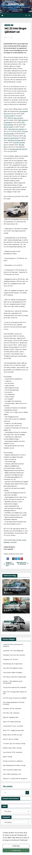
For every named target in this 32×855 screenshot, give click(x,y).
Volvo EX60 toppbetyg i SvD (12, 774)
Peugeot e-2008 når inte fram (10, 564)
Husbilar (13, 621)
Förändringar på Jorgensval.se (13, 664)
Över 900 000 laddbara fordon (13, 668)
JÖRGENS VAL (16, 4)
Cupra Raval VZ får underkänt (12, 752)
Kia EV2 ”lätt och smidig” (11, 739)
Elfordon (7, 25)
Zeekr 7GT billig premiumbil (12, 721)
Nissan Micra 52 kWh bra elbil (12, 735)
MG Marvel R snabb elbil (15, 140)
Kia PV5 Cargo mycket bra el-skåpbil (14, 698)
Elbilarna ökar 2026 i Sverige (12, 748)
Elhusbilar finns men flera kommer (14, 625)
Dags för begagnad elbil (10, 717)
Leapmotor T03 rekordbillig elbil (12, 607)
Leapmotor (13, 585)
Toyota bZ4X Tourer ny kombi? (13, 726)
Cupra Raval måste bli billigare (12, 672)
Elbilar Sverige (7, 756)
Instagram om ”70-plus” (10, 659)
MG (12, 25)
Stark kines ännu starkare (16, 129)
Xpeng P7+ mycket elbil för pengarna (15, 778)
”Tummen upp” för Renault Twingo (14, 743)
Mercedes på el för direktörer (21, 563)
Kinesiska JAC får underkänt (12, 708)
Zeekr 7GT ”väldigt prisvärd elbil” (13, 730)
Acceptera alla (16, 850)
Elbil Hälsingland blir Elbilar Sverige (14, 765)
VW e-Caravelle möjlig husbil (12, 770)
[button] (26, 15)
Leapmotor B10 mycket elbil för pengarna (15, 589)
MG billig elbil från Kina (17, 149)
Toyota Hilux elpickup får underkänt (14, 687)
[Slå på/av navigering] (29, 15)
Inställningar (16, 846)
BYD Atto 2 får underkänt (11, 713)
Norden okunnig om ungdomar (13, 761)
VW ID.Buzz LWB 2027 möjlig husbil (14, 677)
